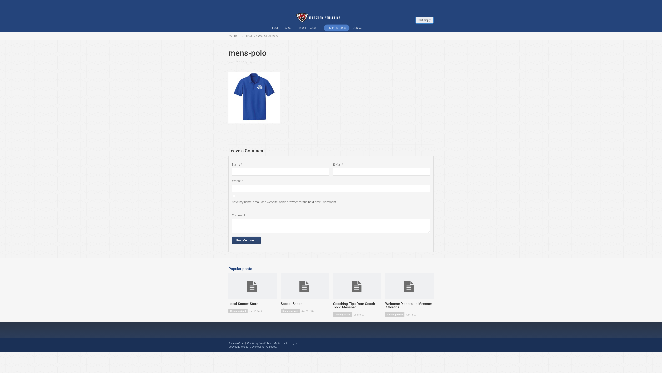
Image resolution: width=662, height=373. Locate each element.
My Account (280, 343)
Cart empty (424, 20)
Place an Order (236, 343)
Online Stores (337, 28)
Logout (294, 343)
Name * (237, 164)
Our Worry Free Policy (259, 343)
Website (237, 181)
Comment (238, 215)
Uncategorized (238, 311)
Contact (358, 28)
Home (275, 28)
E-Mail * (338, 164)
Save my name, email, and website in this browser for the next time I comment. (284, 202)
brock (251, 62)
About (289, 28)
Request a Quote (309, 28)
